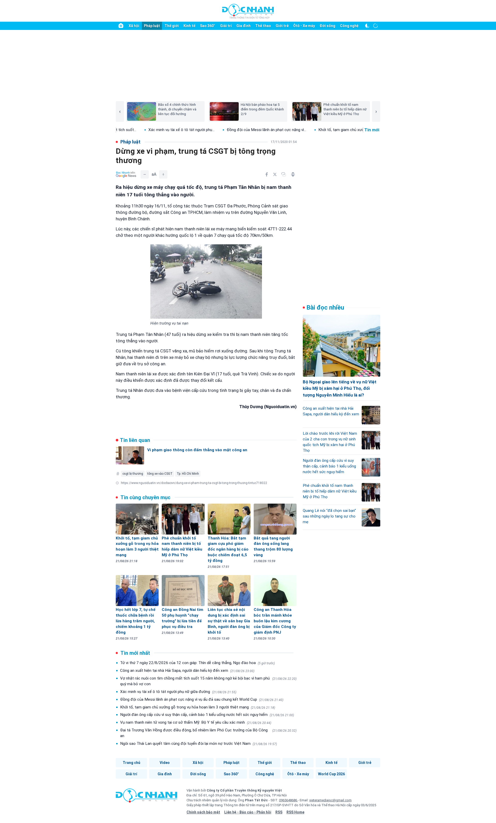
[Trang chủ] (121, 26)
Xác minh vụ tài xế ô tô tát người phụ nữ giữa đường (178, 691)
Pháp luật (152, 26)
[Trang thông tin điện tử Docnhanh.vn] (248, 11)
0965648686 (288, 800)
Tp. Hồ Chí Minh (188, 473)
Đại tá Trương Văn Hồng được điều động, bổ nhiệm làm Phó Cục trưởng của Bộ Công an (208, 733)
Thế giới (172, 26)
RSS (278, 812)
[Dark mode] (367, 26)
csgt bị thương (132, 473)
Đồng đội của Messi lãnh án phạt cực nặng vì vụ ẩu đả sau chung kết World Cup (201, 699)
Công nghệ (349, 26)
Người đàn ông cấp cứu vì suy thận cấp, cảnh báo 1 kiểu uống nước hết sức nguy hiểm (207, 714)
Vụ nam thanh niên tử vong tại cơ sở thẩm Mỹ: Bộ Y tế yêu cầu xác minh (195, 722)
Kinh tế (189, 26)
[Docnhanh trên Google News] (126, 174)
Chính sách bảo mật (203, 812)
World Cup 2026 (331, 774)
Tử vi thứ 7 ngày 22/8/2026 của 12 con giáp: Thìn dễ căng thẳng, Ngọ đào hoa (197, 662)
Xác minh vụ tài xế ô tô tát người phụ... (155, 129)
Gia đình (243, 26)
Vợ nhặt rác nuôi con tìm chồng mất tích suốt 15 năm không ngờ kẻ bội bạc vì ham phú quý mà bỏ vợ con (208, 681)
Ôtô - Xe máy (304, 26)
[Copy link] (283, 174)
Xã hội (134, 26)
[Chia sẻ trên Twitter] (275, 174)
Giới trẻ (282, 26)
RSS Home (295, 812)
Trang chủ (131, 763)
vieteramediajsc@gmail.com (330, 800)
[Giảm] (145, 174)
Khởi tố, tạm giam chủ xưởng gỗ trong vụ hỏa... (332, 129)
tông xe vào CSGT (160, 473)
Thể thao (263, 26)
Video (165, 763)
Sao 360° (207, 26)
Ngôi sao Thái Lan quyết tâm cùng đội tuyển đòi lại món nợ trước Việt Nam (198, 743)
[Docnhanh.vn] (146, 797)
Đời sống (327, 26)
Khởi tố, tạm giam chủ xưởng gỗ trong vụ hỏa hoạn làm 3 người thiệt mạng (197, 707)
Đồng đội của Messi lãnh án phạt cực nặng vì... (240, 129)
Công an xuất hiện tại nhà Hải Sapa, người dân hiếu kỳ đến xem (187, 670)
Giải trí (226, 26)
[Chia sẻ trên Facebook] (267, 174)
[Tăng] (163, 174)
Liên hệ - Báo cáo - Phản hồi (247, 812)
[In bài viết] (293, 174)
